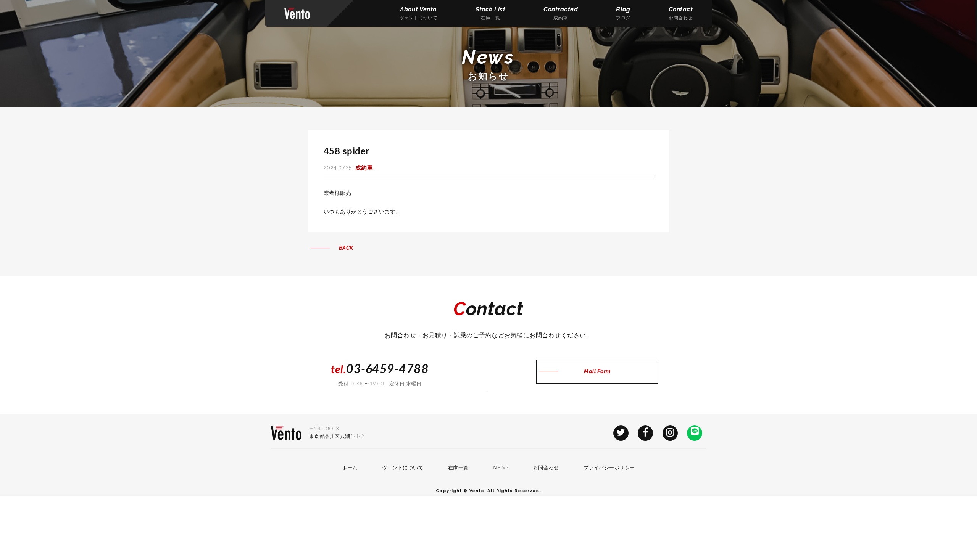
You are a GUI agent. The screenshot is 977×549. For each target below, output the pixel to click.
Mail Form (597, 371)
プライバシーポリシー (609, 468)
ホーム (350, 468)
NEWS (500, 468)
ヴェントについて (402, 468)
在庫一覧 (458, 468)
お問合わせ (546, 468)
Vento (297, 13)
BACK (346, 248)
